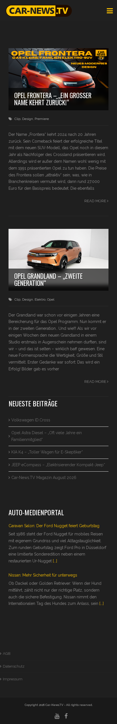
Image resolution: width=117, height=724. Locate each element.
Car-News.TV (54, 704)
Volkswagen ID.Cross (30, 420)
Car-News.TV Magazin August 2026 (43, 477)
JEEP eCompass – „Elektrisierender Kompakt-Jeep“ (58, 465)
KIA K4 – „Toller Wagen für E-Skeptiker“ (47, 452)
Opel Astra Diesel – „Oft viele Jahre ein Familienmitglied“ (46, 436)
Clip (17, 119)
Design (27, 119)
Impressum (12, 679)
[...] (55, 561)
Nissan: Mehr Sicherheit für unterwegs (43, 575)
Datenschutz (13, 666)
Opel (50, 299)
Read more (95, 201)
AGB (7, 653)
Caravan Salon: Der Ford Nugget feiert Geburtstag (54, 526)
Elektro (40, 299)
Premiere (42, 119)
